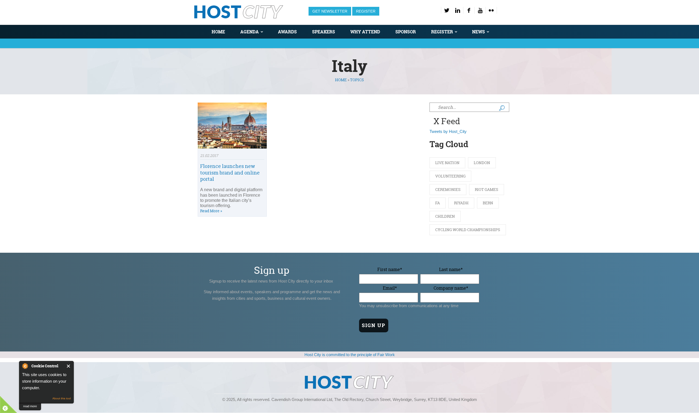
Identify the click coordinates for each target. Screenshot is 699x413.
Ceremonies (448, 189)
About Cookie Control (24, 366)
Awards (287, 32)
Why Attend (365, 32)
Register (365, 11)
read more (30, 406)
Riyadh (461, 202)
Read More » (211, 210)
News (478, 32)
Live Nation (447, 162)
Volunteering (450, 176)
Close (68, 366)
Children (445, 216)
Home (218, 32)
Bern (488, 202)
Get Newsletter (329, 11)
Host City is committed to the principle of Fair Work (349, 354)
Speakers (323, 32)
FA (437, 202)
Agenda (249, 32)
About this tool (61, 398)
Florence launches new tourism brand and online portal (230, 172)
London (482, 162)
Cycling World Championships (467, 229)
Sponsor (405, 32)
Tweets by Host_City (448, 131)
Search (501, 108)
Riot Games (486, 189)
